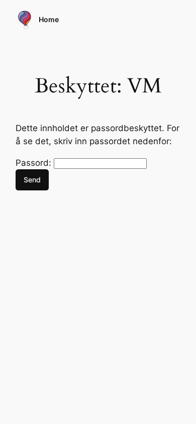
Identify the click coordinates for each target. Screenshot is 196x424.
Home (49, 19)
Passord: (35, 163)
